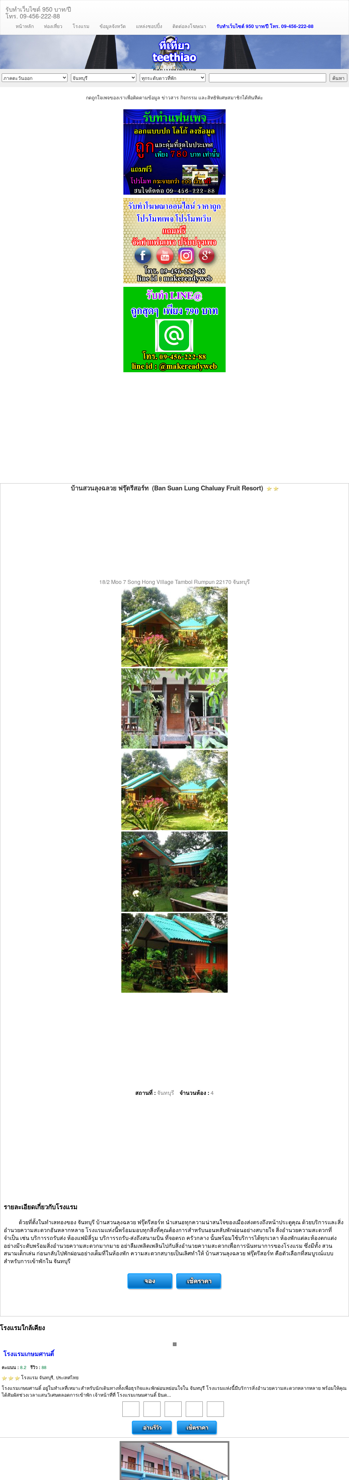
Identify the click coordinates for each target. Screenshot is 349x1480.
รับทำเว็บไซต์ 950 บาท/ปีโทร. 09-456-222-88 (38, 10)
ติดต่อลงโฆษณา (189, 26)
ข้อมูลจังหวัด (113, 26)
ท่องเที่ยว (53, 26)
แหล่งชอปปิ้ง (149, 26)
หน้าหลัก (25, 26)
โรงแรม (81, 26)
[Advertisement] (174, 428)
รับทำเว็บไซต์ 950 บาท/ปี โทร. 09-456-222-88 (265, 26)
